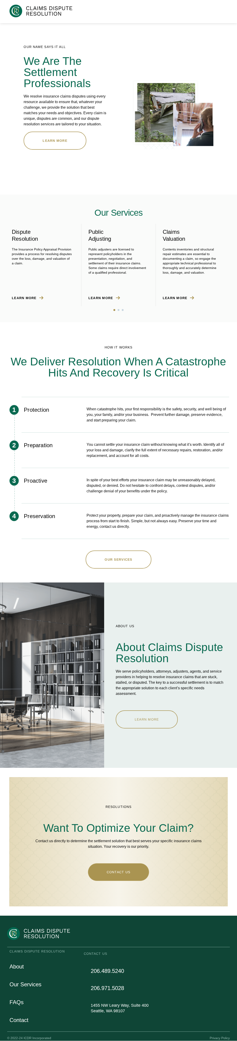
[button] (225, 10)
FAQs (16, 1002)
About (16, 966)
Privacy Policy (220, 1038)
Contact (18, 1020)
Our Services (25, 984)
